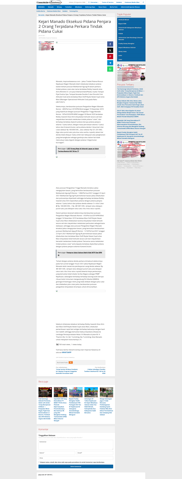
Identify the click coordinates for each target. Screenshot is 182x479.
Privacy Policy (121, 168)
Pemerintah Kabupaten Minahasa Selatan (129, 28)
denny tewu (122, 51)
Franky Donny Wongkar (126, 43)
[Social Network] (143, 2)
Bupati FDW (122, 24)
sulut (120, 55)
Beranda (41, 15)
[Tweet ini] (110, 50)
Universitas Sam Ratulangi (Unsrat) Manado (130, 38)
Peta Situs (138, 168)
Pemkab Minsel (123, 20)
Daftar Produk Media (133, 162)
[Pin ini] (110, 56)
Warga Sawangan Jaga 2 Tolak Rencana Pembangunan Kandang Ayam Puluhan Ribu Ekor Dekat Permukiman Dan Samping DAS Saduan (106, 407)
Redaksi (119, 166)
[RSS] (71, 362)
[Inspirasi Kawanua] (49, 2)
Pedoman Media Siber (123, 164)
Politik (120, 33)
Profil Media (135, 164)
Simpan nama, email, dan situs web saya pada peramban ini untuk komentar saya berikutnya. (72, 462)
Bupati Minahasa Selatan (127, 47)
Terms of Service (138, 166)
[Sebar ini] (110, 44)
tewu (120, 59)
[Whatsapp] (110, 69)
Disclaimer (130, 168)
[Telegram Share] (110, 62)
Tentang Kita (127, 166)
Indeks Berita (121, 162)
